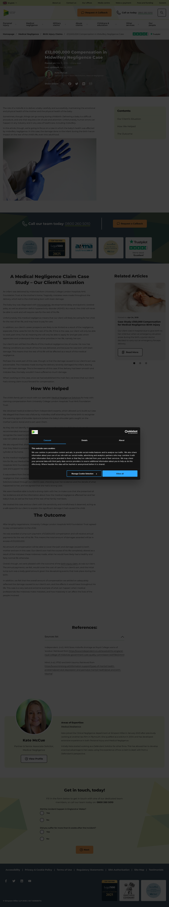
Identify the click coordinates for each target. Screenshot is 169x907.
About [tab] (121, 440)
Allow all (120, 474)
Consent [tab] (47, 440)
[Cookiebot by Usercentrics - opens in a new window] (126, 432)
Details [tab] (85, 440)
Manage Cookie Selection (83, 474)
